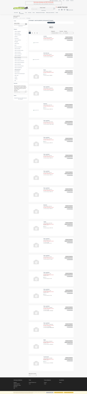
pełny (30, 33)
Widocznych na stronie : (33, 373)
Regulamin (15, 382)
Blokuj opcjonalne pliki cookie (59, 392)
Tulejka (44, 221)
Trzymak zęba (46, 356)
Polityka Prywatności (17, 383)
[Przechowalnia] (64, 10)
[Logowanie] (59, 10)
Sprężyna (45, 103)
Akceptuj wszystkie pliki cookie (68, 392)
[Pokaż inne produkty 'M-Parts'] (44, 74)
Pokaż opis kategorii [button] (51, 22)
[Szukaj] (54, 8)
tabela (37, 33)
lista (32, 33)
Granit (48, 242)
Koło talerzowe (46, 53)
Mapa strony (15, 386)
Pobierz (60, 382)
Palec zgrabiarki (46, 86)
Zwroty (45, 383)
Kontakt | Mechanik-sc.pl (32, 382)
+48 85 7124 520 (61, 7)
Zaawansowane (43, 10)
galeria (35, 33)
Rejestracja (71, 0)
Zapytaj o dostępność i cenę (68, 38)
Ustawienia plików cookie (49, 392)
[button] (60, 0)
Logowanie (67, 0)
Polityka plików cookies (17, 385)
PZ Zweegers (28, 18)
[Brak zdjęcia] (36, 76)
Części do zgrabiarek (22, 18)
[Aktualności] (61, 10)
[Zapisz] (26, 91)
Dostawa (45, 382)
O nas (30, 383)
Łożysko (45, 36)
